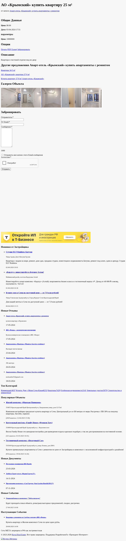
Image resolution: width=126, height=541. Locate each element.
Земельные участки (97, 390)
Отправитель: (7, 117)
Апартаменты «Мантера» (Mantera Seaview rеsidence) (25, 344)
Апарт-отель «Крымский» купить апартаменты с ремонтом (34, 11)
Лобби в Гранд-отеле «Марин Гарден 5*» (20, 474)
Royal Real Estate (19, 535)
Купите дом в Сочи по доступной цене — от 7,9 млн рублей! (32, 293)
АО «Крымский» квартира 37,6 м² (15, 74)
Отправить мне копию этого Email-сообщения (23, 155)
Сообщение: (6, 127)
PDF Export (12, 49)
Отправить (6, 169)
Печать (4, 49)
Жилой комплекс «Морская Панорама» (23, 402)
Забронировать (23, 49)
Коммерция (8, 390)
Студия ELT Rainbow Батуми (19, 252)
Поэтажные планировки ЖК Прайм (19, 464)
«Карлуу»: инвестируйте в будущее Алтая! (25, 272)
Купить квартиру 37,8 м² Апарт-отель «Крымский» (22, 79)
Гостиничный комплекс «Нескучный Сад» (25, 441)
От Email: (5, 122)
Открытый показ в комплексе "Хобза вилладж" (23, 498)
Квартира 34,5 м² (8, 70)
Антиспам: (6, 157)
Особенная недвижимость (73, 390)
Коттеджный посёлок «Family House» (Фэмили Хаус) (29, 423)
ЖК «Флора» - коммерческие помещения (21, 330)
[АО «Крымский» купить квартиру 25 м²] (11, 107)
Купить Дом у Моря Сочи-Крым (31, 390)
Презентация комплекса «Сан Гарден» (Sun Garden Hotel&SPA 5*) (30, 483)
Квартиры (54, 390)
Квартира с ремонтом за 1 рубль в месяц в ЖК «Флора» (26, 517)
